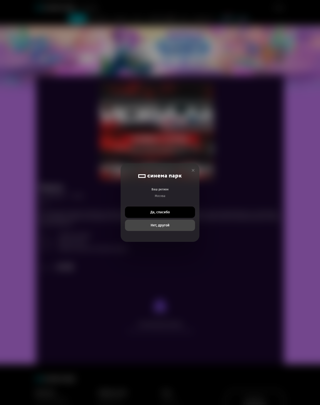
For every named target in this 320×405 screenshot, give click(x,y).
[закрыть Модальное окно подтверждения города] (193, 170)
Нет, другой (160, 225)
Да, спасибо (160, 212)
